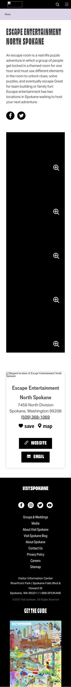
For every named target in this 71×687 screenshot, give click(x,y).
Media (35, 523)
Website (39, 443)
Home (8, 14)
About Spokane (35, 542)
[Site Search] (57, 4)
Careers (35, 560)
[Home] (15, 4)
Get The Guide (35, 611)
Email (38, 457)
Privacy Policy (35, 554)
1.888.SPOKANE (50, 593)
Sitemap (35, 567)
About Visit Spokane (35, 529)
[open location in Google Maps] (35, 374)
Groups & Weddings (35, 517)
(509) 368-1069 (35, 417)
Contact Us (35, 548)
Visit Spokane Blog (35, 536)
